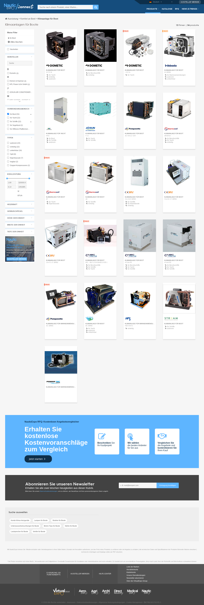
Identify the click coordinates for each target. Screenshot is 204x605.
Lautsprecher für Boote (19, 531)
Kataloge (167, 9)
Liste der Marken (133, 567)
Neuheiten (14, 49)
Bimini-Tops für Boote (52, 526)
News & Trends (189, 9)
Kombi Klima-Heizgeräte (20, 520)
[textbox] (65, 7)
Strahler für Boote (59, 520)
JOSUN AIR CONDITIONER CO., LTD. (21, 92)
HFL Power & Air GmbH (20, 84)
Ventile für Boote (39, 531)
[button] (19, 57)
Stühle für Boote (71, 526)
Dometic (14, 73)
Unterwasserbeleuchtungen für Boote (25, 526)
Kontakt (179, 34)
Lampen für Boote (41, 520)
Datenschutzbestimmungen (48, 491)
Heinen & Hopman (18, 81)
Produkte (152, 9)
